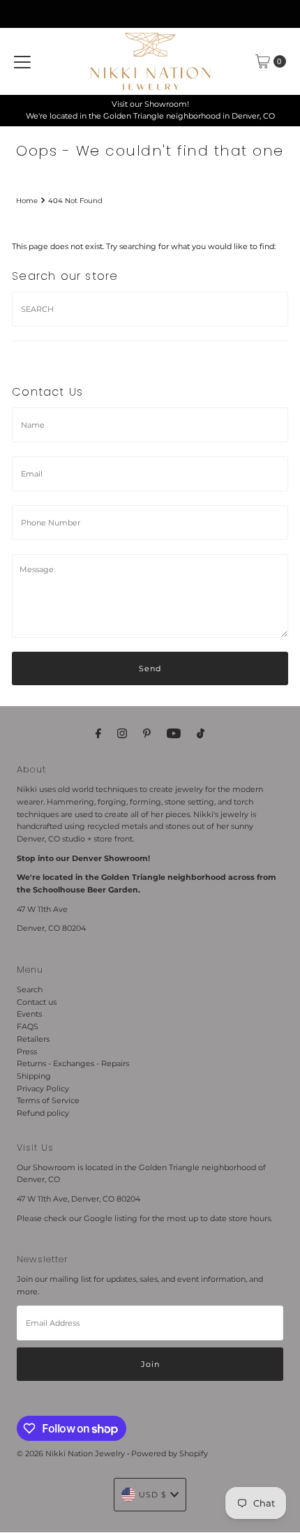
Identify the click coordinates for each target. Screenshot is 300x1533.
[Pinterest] (147, 733)
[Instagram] (122, 733)
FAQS (27, 1026)
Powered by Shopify (169, 1453)
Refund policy (43, 1113)
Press (27, 1051)
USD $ (153, 1495)
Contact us (37, 1002)
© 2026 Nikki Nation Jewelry (71, 1453)
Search (30, 989)
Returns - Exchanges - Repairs (73, 1063)
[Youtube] (174, 733)
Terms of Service (48, 1100)
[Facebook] (98, 733)
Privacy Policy (43, 1088)
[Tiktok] (200, 733)
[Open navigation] (22, 61)
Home (27, 200)
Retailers (33, 1039)
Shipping (34, 1076)
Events (29, 1014)
